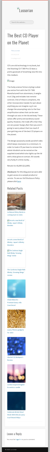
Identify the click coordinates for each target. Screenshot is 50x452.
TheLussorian (15, 51)
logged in (18, 439)
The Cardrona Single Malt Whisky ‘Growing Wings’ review (16, 272)
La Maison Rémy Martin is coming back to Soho (16, 213)
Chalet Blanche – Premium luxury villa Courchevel (14, 302)
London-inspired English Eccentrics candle (16, 386)
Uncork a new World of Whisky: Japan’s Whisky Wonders (15, 242)
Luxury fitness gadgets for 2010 (15, 331)
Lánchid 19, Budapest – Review (15, 358)
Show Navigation (39, 22)
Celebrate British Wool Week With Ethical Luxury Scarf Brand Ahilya (16, 415)
